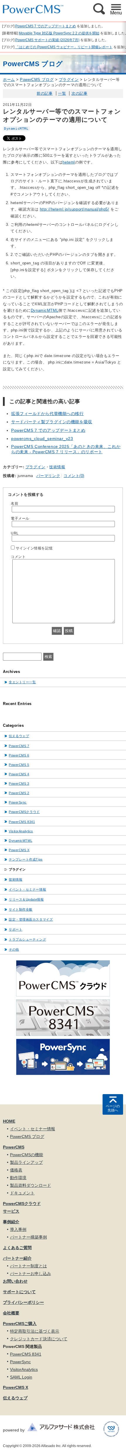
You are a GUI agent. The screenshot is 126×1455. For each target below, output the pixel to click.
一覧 (62, 93)
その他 (14, 949)
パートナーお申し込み (30, 1273)
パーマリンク (48, 476)
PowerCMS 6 (19, 755)
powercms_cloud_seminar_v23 (42, 438)
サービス (11, 1211)
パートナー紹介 (17, 1258)
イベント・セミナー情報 (27, 889)
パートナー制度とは (28, 1266)
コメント (18, 557)
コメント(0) (74, 476)
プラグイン (69, 80)
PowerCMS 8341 (22, 822)
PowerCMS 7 (19, 746)
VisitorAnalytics (21, 831)
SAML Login (21, 1377)
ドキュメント (22, 1193)
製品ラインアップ (26, 1162)
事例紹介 (11, 1221)
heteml (68, 162)
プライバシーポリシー (23, 1302)
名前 (14, 503)
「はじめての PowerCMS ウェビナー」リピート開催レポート (64, 47)
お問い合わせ (15, 1281)
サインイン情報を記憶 (34, 548)
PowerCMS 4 (19, 774)
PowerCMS (13, 1147)
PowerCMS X (19, 850)
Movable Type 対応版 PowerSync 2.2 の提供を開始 (59, 33)
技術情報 (57, 467)
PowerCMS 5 (19, 764)
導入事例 (18, 1229)
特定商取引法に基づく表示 (34, 1331)
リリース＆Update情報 (26, 899)
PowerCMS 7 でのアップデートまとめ (45, 26)
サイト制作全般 (21, 909)
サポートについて (19, 1291)
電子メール (20, 518)
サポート (15, 929)
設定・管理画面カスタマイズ (31, 919)
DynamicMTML (16, 128)
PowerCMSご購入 (20, 1323)
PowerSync (18, 802)
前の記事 (44, 93)
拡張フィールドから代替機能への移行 (47, 413)
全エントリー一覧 (22, 682)
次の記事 (79, 93)
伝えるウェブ (19, 736)
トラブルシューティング (27, 939)
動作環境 (18, 1177)
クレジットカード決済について (38, 1338)
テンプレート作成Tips (26, 859)
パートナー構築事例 (28, 1237)
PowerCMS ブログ (37, 80)
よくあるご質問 (17, 1247)
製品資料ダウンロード (30, 1185)
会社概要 (11, 1313)
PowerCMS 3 (19, 783)
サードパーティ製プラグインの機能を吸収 (51, 421)
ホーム (9, 80)
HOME (9, 1121)
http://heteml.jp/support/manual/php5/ (74, 209)
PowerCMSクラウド (24, 812)
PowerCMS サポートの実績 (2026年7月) (47, 40)
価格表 (16, 1170)
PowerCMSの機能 (26, 1154)
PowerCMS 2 (19, 793)
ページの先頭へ (113, 1108)
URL (15, 533)
